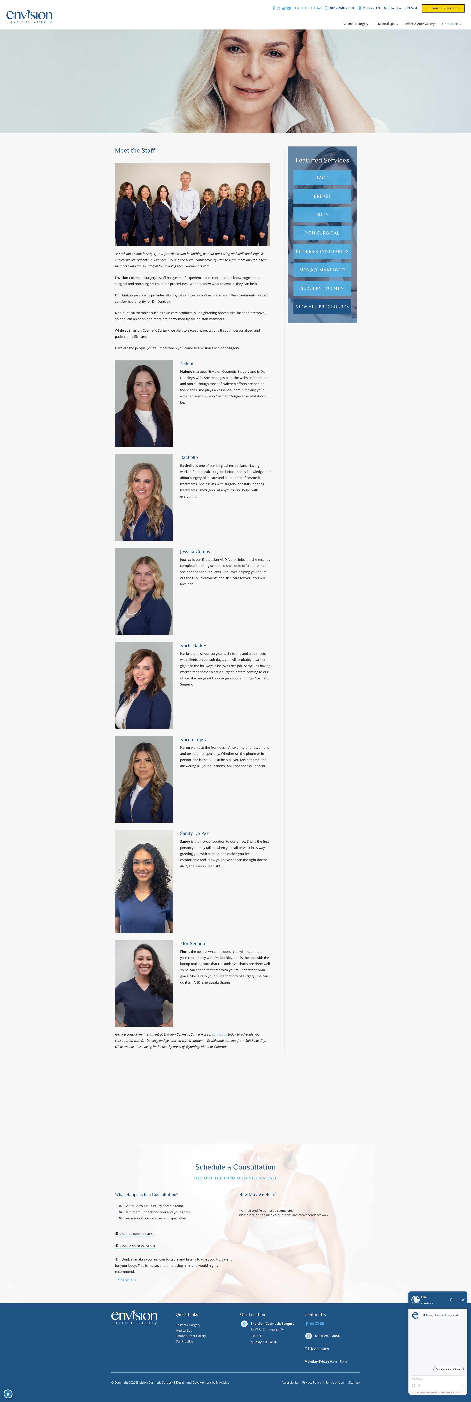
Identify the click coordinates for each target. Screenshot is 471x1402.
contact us (219, 1034)
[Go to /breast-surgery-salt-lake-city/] (322, 196)
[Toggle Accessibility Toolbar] (8, 1393)
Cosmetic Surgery (188, 1325)
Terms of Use (334, 1382)
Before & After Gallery (191, 1336)
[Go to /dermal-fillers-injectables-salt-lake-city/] (322, 251)
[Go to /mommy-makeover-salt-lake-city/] (322, 270)
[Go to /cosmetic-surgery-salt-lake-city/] (322, 288)
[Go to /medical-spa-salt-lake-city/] (322, 233)
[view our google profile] (283, 8)
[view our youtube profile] (288, 8)
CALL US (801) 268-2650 (136, 1234)
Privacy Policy (312, 1382)
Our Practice (184, 1341)
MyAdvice (222, 1382)
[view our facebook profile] (273, 8)
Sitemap (354, 1382)
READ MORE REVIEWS (235, 1122)
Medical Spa (184, 1330)
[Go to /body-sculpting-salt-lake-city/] (322, 214)
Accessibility (290, 1382)
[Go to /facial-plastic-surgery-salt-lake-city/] (322, 177)
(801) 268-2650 (341, 8)
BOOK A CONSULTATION (137, 1246)
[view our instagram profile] (278, 8)
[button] (443, 8)
